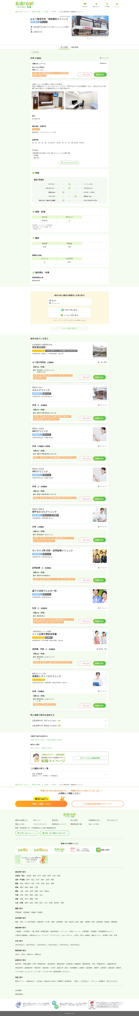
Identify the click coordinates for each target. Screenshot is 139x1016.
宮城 (44, 876)
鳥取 (31, 895)
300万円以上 (20, 945)
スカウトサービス (40, 824)
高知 (36, 899)
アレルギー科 (47, 971)
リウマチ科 (19, 971)
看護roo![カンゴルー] (21, 11)
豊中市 (54, 11)
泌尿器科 (89, 968)
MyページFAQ (94, 824)
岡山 (26, 895)
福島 (58, 876)
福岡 (26, 903)
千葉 (37, 883)
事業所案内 (19, 994)
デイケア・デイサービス (51, 935)
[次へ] (103, 38)
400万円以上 (31, 945)
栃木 (47, 883)
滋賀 (36, 891)
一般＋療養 (35, 931)
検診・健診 (79, 922)
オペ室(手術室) (30, 922)
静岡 (31, 887)
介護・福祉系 (69, 922)
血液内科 (70, 964)
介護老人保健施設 (21, 935)
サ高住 (76, 935)
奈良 (41, 891)
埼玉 (33, 883)
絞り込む (36, 52)
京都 (26, 891)
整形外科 (37, 968)
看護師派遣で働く (76, 824)
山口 (41, 895)
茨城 (42, 883)
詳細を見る (100, 74)
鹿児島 (56, 903)
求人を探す (74, 820)
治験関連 (114, 922)
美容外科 (18, 964)
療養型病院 (45, 931)
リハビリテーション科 (33, 971)
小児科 (52, 968)
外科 (93, 964)
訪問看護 (59, 922)
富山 (32, 879)
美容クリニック (75, 931)
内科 (34, 964)
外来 (21, 922)
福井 (42, 879)
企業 (115, 935)
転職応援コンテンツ (59, 824)
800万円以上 (75, 945)
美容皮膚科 (27, 964)
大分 (45, 903)
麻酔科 (118, 968)
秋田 (49, 876)
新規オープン (20, 981)
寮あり (77, 981)
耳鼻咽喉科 (74, 968)
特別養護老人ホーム (105, 931)
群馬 (52, 883)
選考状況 (55, 820)
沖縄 (62, 903)
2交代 (17, 954)
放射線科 (111, 968)
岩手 (39, 876)
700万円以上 (64, 945)
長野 (52, 879)
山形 (53, 876)
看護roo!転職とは (21, 820)
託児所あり (85, 981)
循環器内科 (61, 964)
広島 (21, 895)
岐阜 (26, 887)
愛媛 (31, 899)
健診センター (96, 935)
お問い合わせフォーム (28, 833)
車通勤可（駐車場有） (65, 981)
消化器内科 (51, 964)
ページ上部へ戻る (68, 328)
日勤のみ (30, 954)
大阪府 (46, 11)
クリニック (64, 931)
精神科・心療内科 (100, 968)
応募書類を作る (94, 820)
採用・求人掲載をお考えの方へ (56, 833)
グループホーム (66, 935)
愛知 (21, 887)
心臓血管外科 (111, 964)
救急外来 (40, 922)
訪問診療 (99, 922)
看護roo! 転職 (36, 11)
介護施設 (93, 931)
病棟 (16, 922)
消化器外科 (19, 968)
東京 (21, 883)
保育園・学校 (90, 922)
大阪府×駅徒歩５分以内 (54, 740)
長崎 (36, 903)
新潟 (28, 879)
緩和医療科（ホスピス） (62, 971)
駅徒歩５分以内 (46, 748)
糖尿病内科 (86, 964)
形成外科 (45, 968)
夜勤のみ (38, 954)
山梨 (47, 879)
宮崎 (50, 903)
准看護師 (26, 912)
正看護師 (18, 912)
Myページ (37, 820)
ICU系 (47, 922)
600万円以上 (53, 945)
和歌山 (47, 891)
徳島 (21, 899)
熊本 (41, 903)
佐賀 (31, 903)
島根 (36, 895)
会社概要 (18, 990)
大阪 (21, 891)
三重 (36, 887)
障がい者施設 (85, 935)
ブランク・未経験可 (98, 981)
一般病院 (18, 931)
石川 (37, 879)
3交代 (23, 954)
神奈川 (27, 883)
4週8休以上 (30, 981)
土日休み (39, 981)
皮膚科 (81, 968)
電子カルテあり (35, 748)
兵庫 (31, 891)
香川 (26, 899)
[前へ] (77, 38)
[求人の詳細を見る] (69, 362)
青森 (34, 876)
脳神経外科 (29, 968)
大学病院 (26, 931)
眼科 (66, 968)
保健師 (33, 912)
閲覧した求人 (20, 824)
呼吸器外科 (101, 964)
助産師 (40, 912)
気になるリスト (112, 820)
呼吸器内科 (42, 964)
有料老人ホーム (35, 935)
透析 (53, 922)
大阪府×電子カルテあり (37, 740)
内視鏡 (106, 922)
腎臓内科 (77, 964)
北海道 (28, 876)
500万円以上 (42, 945)
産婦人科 (60, 968)
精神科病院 (54, 931)
